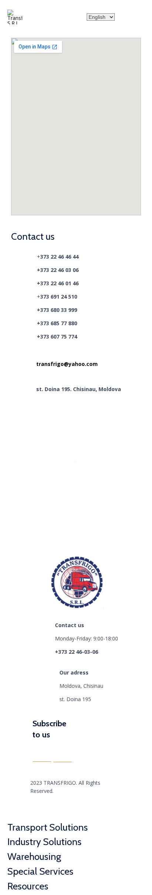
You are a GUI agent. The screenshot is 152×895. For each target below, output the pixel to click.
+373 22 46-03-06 (76, 651)
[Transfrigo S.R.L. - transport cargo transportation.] (14, 17)
